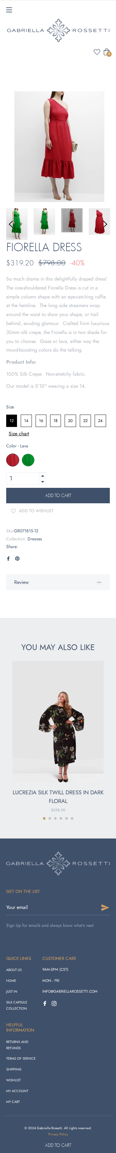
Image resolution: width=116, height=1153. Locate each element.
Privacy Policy (58, 1134)
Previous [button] (11, 224)
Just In (11, 991)
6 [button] (72, 818)
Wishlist (13, 1080)
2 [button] (50, 818)
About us (14, 969)
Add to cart (58, 1145)
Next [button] (105, 224)
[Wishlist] (97, 52)
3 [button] (55, 818)
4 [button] (61, 818)
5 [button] (66, 818)
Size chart (19, 433)
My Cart (13, 1101)
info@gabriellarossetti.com (69, 991)
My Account (17, 1090)
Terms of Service (21, 1058)
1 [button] (44, 818)
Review (21, 582)
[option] (58, 737)
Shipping (14, 1069)
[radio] (11, 421)
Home (11, 980)
